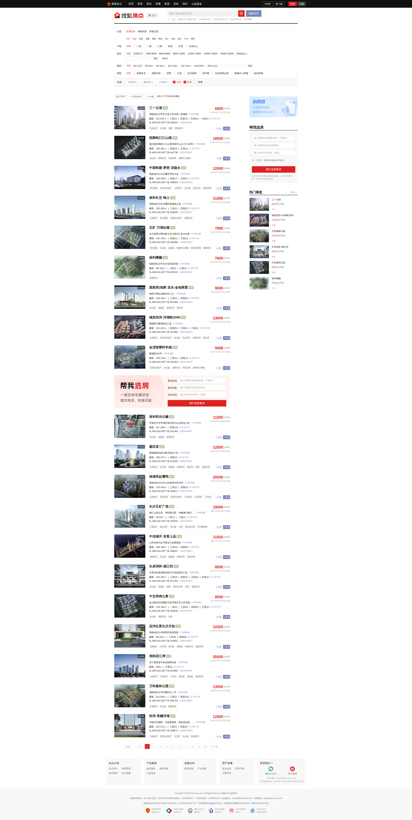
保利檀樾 (248, 19)
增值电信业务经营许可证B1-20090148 (160, 803)
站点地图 (126, 773)
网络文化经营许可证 (260, 803)
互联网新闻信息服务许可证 (210, 803)
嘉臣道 (154, 446)
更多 (293, 192)
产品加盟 (201, 768)
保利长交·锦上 (159, 197)
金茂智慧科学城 (160, 347)
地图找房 (253, 13)
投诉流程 (113, 773)
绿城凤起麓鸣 (159, 476)
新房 (140, 3)
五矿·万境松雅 (159, 227)
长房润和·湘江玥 (220, 19)
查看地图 (195, 114)
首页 (131, 3)
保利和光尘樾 (159, 416)
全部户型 (216, 118)
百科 (176, 3)
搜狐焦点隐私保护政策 (273, 160)
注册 (301, 4)
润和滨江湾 (157, 656)
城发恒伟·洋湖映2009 (187, 19)
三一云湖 (171, 19)
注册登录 (226, 773)
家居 (167, 3)
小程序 (267, 4)
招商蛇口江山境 (160, 138)
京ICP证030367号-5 (187, 803)
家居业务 (164, 768)
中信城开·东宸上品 (162, 536)
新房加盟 (188, 768)
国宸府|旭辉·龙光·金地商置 (168, 287)
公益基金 (197, 3)
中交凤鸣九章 (235, 19)
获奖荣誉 (126, 768)
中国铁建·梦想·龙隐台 (164, 167)
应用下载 (239, 768)
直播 (158, 3)
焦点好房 (226, 768)
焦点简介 (113, 768)
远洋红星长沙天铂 (162, 626)
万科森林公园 (205, 19)
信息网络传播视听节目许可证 (236, 803)
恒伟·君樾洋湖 (159, 716)
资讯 (149, 3)
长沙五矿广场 (159, 506)
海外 (185, 3)
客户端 (279, 4)
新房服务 (151, 768)
